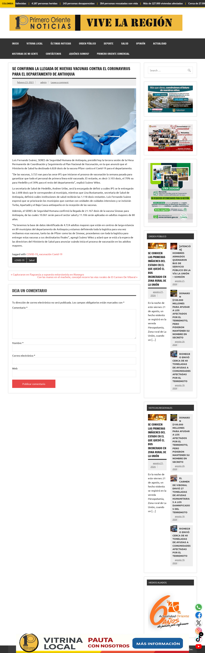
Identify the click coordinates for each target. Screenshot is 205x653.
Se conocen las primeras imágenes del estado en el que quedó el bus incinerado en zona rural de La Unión (157, 269)
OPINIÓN (140, 43)
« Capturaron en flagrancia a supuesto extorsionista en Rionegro (47, 274)
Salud (124, 43)
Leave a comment (60, 82)
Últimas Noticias (61, 43)
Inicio (15, 43)
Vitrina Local (35, 43)
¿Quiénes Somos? (79, 54)
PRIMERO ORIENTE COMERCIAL (113, 54)
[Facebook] (198, 615)
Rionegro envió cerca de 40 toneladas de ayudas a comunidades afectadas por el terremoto (181, 367)
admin (43, 82)
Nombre (18, 343)
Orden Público (87, 43)
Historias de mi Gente (25, 54)
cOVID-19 (19, 260)
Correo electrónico (23, 355)
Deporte (108, 43)
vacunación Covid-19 (50, 254)
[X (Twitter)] (198, 623)
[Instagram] (198, 631)
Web (14, 368)
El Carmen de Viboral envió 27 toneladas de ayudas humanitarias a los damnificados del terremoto (181, 495)
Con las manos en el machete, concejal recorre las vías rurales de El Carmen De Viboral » (87, 277)
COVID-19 (32, 254)
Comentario (20, 307)
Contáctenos (53, 54)
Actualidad (159, 43)
